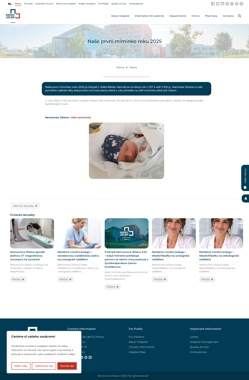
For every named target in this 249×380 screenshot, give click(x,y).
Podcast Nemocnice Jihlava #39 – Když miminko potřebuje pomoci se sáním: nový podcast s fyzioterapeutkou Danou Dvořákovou (126, 259)
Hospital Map (137, 352)
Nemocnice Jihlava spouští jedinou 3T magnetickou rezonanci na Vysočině (27, 255)
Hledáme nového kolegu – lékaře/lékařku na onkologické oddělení (219, 255)
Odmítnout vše (44, 365)
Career (194, 336)
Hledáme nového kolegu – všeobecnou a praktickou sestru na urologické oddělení (78, 255)
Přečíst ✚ (18, 279)
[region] (44, 352)
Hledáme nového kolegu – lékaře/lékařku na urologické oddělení (170, 255)
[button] (239, 15)
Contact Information (141, 347)
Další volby (21, 365)
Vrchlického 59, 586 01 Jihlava (85, 336)
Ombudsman (198, 352)
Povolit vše (67, 365)
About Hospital (138, 341)
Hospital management (204, 341)
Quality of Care (199, 347)
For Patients (136, 336)
